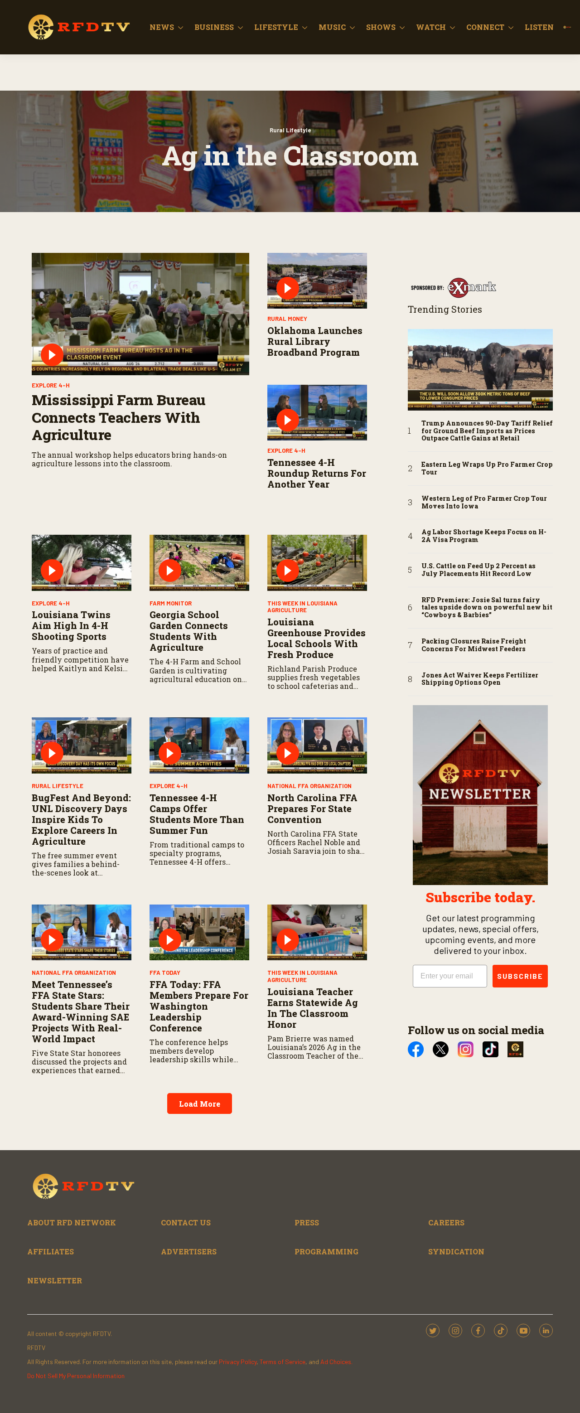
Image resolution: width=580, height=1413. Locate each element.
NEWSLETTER (54, 1280)
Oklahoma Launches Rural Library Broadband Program (314, 341)
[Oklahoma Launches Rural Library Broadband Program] (317, 281)
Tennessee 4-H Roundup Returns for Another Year (316, 473)
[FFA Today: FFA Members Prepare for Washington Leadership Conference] (199, 933)
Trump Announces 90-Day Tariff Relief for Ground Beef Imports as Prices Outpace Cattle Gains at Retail (487, 431)
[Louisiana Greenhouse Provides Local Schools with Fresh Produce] (317, 563)
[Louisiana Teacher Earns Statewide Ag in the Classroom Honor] (317, 933)
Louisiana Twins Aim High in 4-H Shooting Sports (71, 625)
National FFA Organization (309, 785)
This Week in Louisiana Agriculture (302, 607)
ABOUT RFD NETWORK (71, 1222)
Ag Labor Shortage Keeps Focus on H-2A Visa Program (483, 536)
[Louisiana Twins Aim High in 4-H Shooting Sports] (81, 563)
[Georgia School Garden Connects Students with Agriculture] (199, 563)
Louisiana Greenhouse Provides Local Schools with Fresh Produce (316, 638)
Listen (539, 27)
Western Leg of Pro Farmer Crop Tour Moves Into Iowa (484, 502)
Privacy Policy (237, 1361)
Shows (381, 27)
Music (332, 27)
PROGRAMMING (326, 1251)
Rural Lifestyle (290, 130)
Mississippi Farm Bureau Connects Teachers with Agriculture (119, 417)
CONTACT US (186, 1222)
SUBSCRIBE (520, 976)
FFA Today (165, 972)
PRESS (307, 1222)
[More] (180, 27)
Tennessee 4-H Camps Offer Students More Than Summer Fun (197, 814)
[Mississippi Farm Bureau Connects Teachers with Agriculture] (140, 314)
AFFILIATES (50, 1251)
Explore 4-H (51, 385)
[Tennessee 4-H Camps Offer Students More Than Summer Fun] (199, 745)
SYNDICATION (456, 1251)
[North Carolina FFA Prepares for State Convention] (317, 745)
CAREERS (446, 1222)
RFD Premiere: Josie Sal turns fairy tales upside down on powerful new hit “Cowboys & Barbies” (486, 607)
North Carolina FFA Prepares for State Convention (312, 808)
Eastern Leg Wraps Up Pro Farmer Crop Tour (487, 468)
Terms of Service (282, 1361)
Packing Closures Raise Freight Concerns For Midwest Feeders (473, 645)
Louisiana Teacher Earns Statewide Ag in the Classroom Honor (312, 1008)
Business (214, 27)
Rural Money (287, 318)
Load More (199, 1103)
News (162, 27)
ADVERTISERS (189, 1251)
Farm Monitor (171, 603)
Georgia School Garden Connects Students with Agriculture (189, 631)
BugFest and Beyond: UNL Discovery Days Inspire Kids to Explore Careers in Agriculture (81, 819)
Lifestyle (276, 27)
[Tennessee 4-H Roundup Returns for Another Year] (317, 413)
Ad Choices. (336, 1361)
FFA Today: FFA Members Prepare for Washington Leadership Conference (199, 1006)
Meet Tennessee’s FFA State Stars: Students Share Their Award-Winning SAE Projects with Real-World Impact (81, 1011)
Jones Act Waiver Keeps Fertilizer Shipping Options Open (479, 679)
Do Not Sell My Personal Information (76, 1375)
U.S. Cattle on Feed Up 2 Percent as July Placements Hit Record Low (478, 570)
